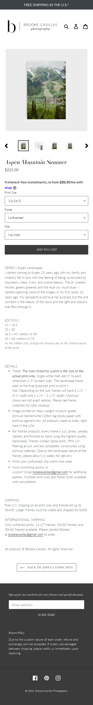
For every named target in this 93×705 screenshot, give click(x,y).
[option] (23, 145)
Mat (7, 226)
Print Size (10, 192)
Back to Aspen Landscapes (50, 567)
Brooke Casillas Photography (51, 690)
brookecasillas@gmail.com (50, 472)
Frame (8, 209)
